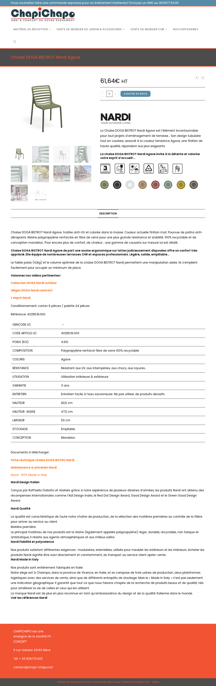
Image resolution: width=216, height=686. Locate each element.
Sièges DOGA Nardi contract (32, 290)
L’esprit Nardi (20, 298)
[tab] (108, 213)
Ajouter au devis (135, 93)
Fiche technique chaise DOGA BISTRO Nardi (42, 460)
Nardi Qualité (20, 508)
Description (108, 213)
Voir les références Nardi (29, 598)
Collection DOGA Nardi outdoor (34, 283)
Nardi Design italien (25, 482)
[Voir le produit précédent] (196, 77)
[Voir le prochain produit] (202, 77)
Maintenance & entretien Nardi (34, 467)
